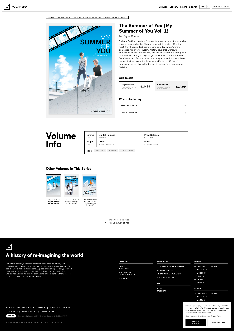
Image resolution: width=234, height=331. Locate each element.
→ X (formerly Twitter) (206, 266)
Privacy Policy (29, 311)
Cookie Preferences (60, 308)
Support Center (165, 270)
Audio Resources (165, 277)
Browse (163, 6)
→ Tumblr (199, 276)
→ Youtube (199, 283)
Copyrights (12, 311)
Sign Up (217, 6)
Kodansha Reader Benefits (170, 267)
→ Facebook (200, 273)
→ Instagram (200, 270)
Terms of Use (47, 311)
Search (193, 6)
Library (174, 6)
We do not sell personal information (26, 308)
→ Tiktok (198, 279)
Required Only (218, 322)
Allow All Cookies (196, 322)
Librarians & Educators (169, 274)
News (183, 6)
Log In (226, 6)
